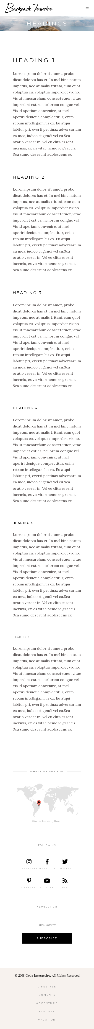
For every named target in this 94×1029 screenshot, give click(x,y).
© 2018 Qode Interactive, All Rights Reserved (47, 975)
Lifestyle (47, 986)
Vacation (47, 1019)
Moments (47, 994)
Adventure (47, 1003)
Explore (47, 1011)
